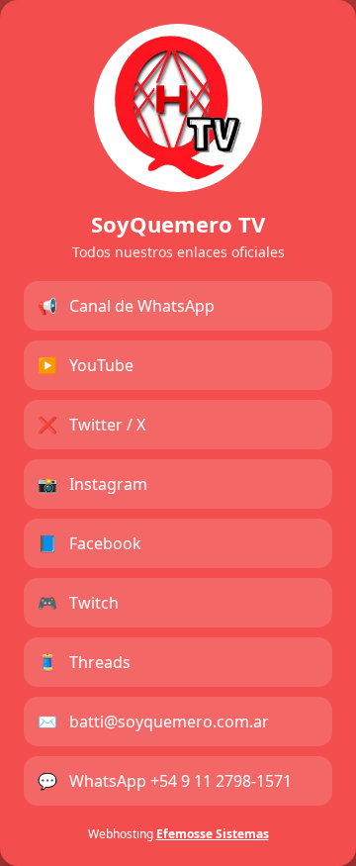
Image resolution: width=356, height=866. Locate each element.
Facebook (89, 543)
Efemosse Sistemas (212, 833)
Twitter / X (91, 424)
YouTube (86, 365)
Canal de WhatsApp (126, 306)
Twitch (78, 603)
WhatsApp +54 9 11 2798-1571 (165, 781)
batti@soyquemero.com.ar (153, 721)
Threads (84, 662)
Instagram (92, 484)
